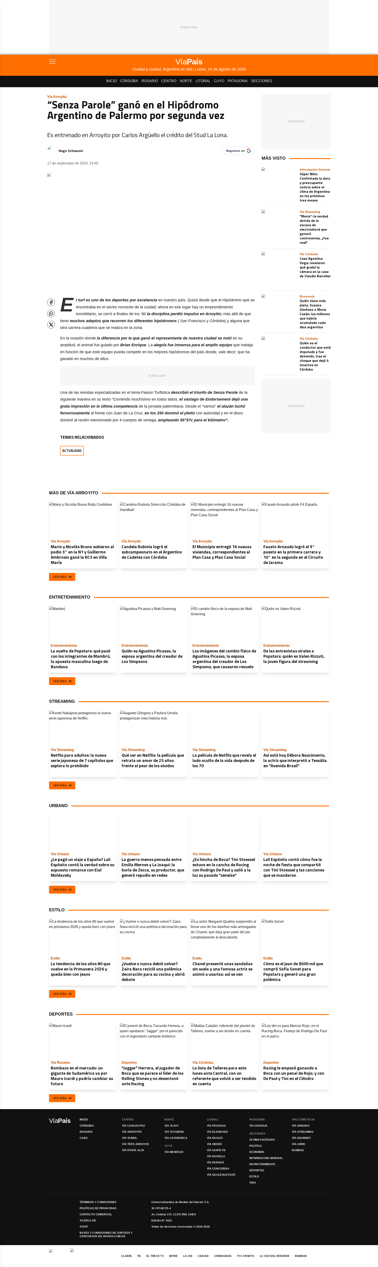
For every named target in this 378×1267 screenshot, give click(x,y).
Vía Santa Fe (216, 1150)
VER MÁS (59, 577)
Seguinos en (235, 150)
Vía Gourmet (301, 1138)
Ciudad (203, 1256)
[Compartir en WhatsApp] (51, 313)
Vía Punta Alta (133, 1150)
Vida (252, 1182)
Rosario (150, 81)
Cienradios (222, 1256)
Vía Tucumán (174, 1131)
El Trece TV (155, 1256)
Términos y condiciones (98, 1202)
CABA (84, 1138)
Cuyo (219, 81)
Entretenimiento (262, 1164)
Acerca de (88, 1220)
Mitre (173, 1256)
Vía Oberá (214, 1144)
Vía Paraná (215, 1162)
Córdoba (129, 81)
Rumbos (298, 1150)
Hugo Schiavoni (71, 150)
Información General (266, 1158)
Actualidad (72, 450)
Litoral (203, 81)
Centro (168, 81)
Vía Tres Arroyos (135, 1144)
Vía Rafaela (216, 1156)
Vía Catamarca (175, 1138)
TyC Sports (245, 1256)
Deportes (256, 1170)
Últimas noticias (262, 1139)
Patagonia (238, 81)
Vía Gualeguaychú (221, 1174)
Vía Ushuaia (258, 1125)
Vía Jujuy (171, 1125)
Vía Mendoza (174, 1152)
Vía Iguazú (215, 1138)
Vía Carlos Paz (133, 1125)
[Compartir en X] (51, 325)
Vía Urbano (300, 1125)
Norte (186, 81)
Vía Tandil (129, 1138)
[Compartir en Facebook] (51, 302)
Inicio (111, 81)
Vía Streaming (302, 1131)
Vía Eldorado (217, 1131)
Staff (84, 1226)
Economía (256, 1152)
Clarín (126, 1256)
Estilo (254, 1176)
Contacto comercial (96, 1214)
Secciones (261, 81)
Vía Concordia (218, 1168)
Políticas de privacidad (98, 1208)
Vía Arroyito (132, 1131)
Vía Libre (298, 1144)
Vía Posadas (216, 1125)
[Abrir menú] (90, 61)
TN (139, 1256)
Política (255, 1145)
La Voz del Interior (274, 1256)
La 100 (187, 1256)
